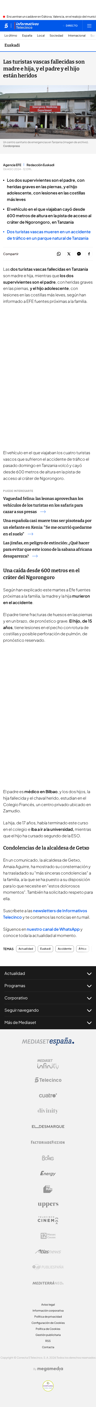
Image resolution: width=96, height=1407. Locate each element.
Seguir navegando (21, 1010)
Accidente (64, 948)
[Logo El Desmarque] (48, 1126)
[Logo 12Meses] (48, 1236)
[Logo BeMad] (48, 1189)
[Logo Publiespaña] (48, 1267)
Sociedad (56, 35)
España (27, 35)
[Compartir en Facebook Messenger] (79, 254)
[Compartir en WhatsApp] (59, 254)
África (82, 948)
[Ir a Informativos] (26, 25)
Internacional (77, 35)
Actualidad (26, 948)
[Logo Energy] (48, 1173)
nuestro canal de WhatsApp (53, 929)
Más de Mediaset (20, 1022)
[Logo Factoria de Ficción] (48, 1142)
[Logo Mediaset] (48, 1044)
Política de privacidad (48, 1316)
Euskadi (12, 45)
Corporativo (16, 997)
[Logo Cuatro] (48, 1095)
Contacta (48, 1347)
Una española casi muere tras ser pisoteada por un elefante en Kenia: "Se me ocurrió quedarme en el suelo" (47, 527)
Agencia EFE (12, 164)
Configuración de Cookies (48, 1322)
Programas (14, 985)
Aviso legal (48, 1304)
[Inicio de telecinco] (6, 25)
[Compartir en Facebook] (89, 254)
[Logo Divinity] (48, 1111)
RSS (48, 1341)
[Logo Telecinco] (48, 1079)
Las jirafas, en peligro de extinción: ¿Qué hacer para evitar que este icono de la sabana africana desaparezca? (47, 550)
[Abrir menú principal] (89, 25)
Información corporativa (48, 1310)
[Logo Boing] (48, 1158)
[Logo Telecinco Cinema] (48, 1220)
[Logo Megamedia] (50, 1369)
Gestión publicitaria (48, 1335)
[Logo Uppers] (48, 1204)
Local (41, 35)
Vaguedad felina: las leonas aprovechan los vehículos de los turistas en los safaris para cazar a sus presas (43, 505)
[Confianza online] (48, 1390)
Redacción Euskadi (40, 164)
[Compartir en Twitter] (69, 254)
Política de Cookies (48, 1329)
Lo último (10, 35)
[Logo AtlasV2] (48, 1251)
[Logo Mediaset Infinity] (48, 1064)
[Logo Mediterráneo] (48, 1283)
